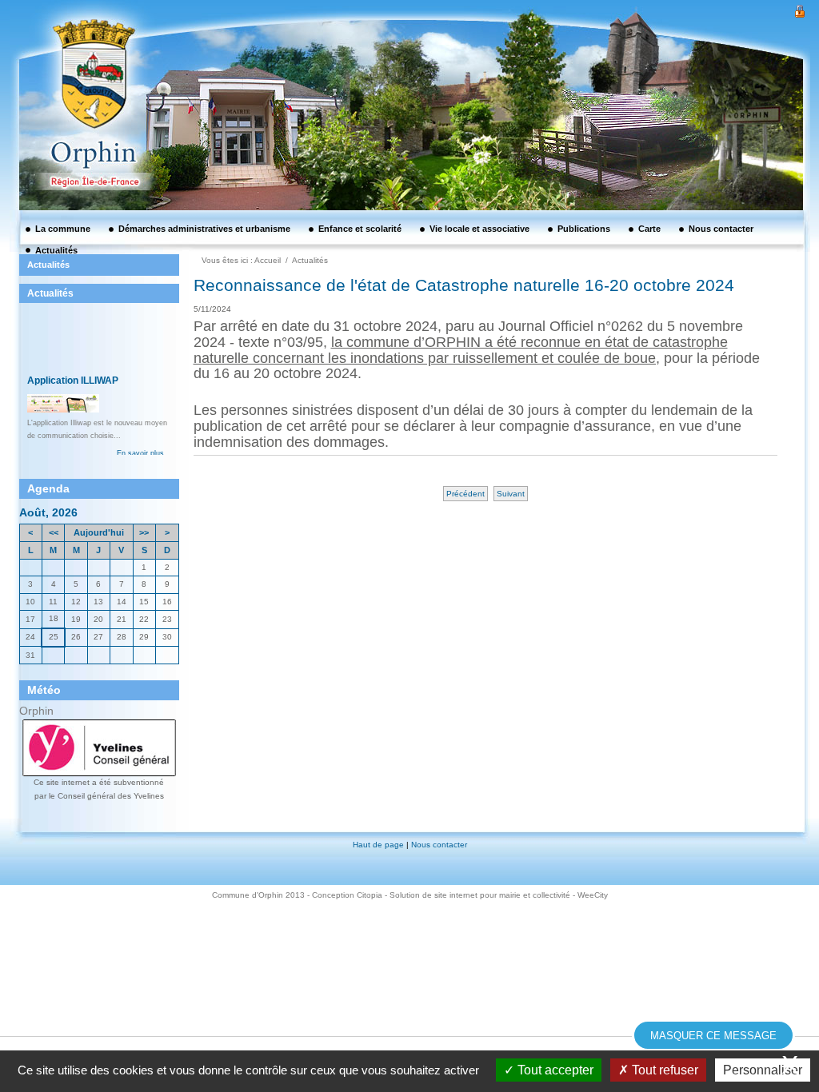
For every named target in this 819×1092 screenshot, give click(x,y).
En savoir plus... (144, 393)
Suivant (511, 493)
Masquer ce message (713, 1036)
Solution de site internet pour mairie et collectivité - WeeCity (499, 895)
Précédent (465, 493)
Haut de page (378, 844)
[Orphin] (86, 68)
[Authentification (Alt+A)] (800, 10)
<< (53, 532)
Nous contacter (439, 844)
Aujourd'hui (99, 532)
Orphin (36, 710)
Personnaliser (762, 1070)
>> (144, 532)
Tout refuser (663, 1070)
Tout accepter (553, 1070)
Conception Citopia (347, 895)
